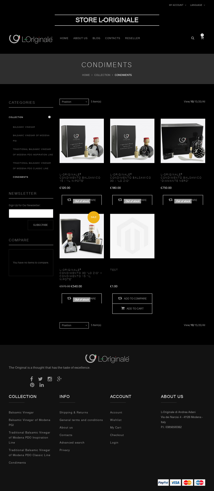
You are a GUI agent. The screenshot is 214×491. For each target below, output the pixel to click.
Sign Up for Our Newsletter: (24, 205)
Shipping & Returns (74, 412)
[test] (132, 236)
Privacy (65, 450)
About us (66, 427)
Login (114, 442)
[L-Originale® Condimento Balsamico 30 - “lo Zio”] (132, 141)
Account (116, 412)
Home (86, 75)
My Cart (115, 427)
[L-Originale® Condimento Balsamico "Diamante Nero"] (183, 141)
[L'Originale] (33, 39)
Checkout (117, 435)
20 (199, 101)
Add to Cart (135, 308)
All (203, 101)
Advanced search (72, 442)
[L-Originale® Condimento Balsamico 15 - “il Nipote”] (82, 141)
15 (196, 101)
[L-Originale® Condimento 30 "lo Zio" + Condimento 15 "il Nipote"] (82, 236)
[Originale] (107, 358)
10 (192, 101)
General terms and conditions (81, 420)
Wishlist (116, 420)
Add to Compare (135, 298)
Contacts (66, 435)
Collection (102, 75)
